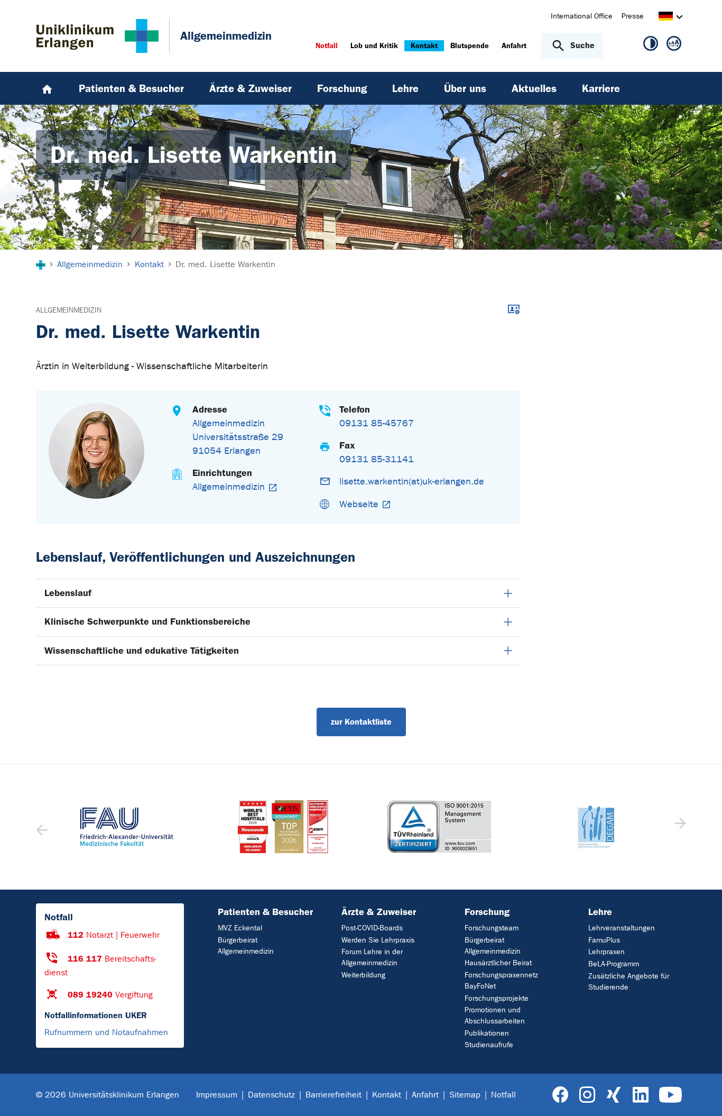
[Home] (47, 88)
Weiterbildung (363, 975)
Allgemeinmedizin (68, 310)
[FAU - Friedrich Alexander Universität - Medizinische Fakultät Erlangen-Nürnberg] (127, 827)
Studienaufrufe (489, 1044)
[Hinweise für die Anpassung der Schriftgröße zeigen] (674, 45)
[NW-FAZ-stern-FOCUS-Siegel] (283, 827)
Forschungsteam (492, 927)
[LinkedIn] (640, 1095)
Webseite (358, 504)
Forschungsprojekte (497, 998)
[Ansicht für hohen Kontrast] (650, 45)
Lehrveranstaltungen (621, 927)
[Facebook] (560, 1095)
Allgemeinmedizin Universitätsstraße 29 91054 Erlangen (237, 437)
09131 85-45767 (376, 423)
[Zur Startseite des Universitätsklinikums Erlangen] (97, 36)
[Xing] (614, 1095)
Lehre (600, 912)
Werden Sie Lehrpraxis (377, 940)
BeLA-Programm (613, 963)
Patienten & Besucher (265, 912)
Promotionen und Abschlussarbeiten (495, 1015)
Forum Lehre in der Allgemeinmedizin (372, 957)
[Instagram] (587, 1095)
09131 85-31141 (376, 459)
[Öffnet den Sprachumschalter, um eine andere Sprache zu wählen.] (666, 17)
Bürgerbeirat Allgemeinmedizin (246, 946)
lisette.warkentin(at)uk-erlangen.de (411, 481)
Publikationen (487, 1033)
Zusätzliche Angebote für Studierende (628, 982)
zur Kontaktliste (361, 722)
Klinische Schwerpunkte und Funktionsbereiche (147, 621)
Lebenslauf (67, 593)
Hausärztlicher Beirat (498, 962)
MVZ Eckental (240, 927)
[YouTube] (670, 1095)
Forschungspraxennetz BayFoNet (501, 981)
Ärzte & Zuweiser (378, 912)
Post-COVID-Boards (372, 927)
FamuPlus (604, 940)
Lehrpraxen (606, 951)
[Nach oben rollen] (701, 1094)
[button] (679, 826)
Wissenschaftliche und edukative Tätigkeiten (141, 650)
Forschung (487, 912)
